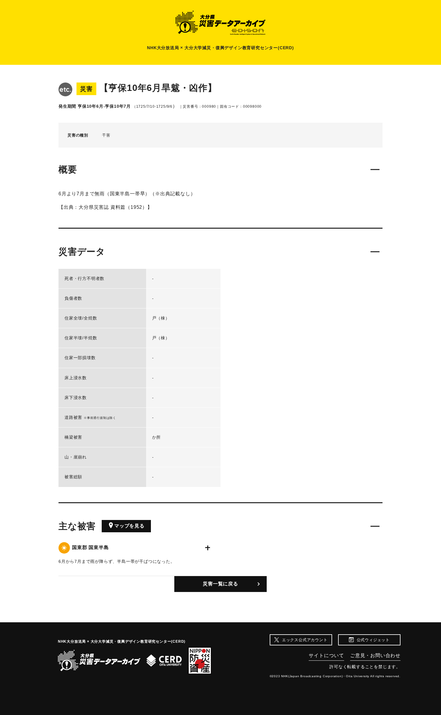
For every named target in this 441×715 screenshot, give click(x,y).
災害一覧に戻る (220, 584)
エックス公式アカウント (305, 640)
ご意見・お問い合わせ (375, 655)
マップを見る (129, 525)
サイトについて (326, 655)
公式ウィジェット (373, 640)
